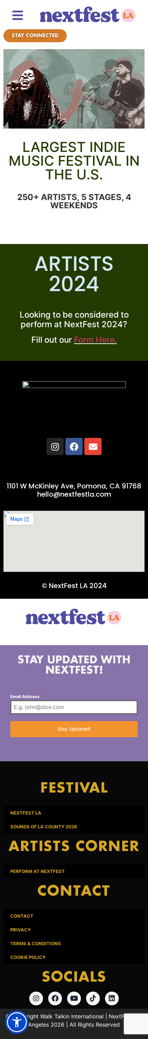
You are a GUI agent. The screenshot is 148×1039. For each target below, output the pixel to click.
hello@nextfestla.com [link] (74, 494)
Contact (21, 916)
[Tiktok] (93, 998)
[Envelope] (93, 446)
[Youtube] (74, 998)
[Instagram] (55, 446)
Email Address (26, 696)
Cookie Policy (27, 957)
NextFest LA (25, 813)
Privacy (20, 929)
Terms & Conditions (35, 943)
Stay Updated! (74, 729)
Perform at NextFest (37, 871)
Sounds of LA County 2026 (43, 826)
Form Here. (95, 340)
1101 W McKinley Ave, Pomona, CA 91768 (74, 486)
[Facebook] (74, 446)
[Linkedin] (112, 998)
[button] (17, 1022)
